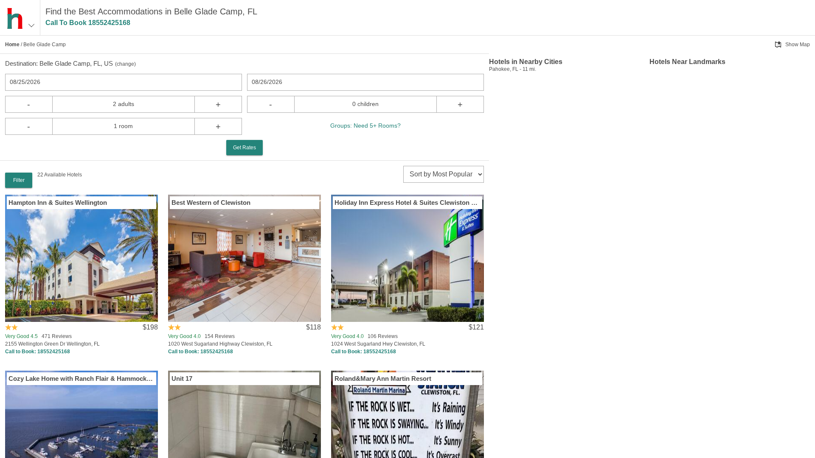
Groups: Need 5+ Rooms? (365, 125)
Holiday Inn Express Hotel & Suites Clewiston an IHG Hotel (407, 202)
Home (12, 44)
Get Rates (244, 148)
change (125, 64)
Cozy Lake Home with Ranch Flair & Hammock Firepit (81, 378)
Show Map (797, 44)
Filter (19, 180)
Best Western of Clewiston (210, 202)
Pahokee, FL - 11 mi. (512, 69)
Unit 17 (181, 378)
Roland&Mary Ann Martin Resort (382, 378)
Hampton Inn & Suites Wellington (57, 202)
